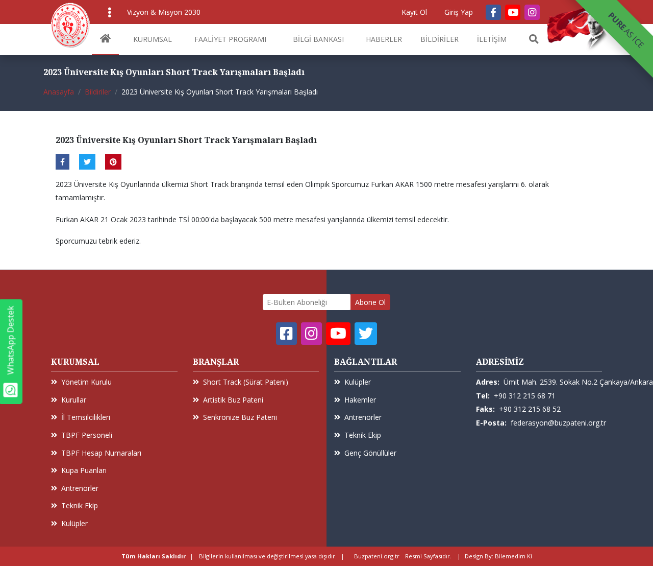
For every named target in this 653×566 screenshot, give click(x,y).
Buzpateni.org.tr (376, 556)
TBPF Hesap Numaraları (101, 453)
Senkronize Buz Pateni (240, 417)
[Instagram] (532, 12)
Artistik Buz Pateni (233, 400)
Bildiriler (98, 92)
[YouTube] (512, 12)
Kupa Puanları (84, 470)
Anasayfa (58, 92)
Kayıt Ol (414, 12)
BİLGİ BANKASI (318, 39)
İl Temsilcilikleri (85, 417)
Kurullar (73, 400)
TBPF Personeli (86, 435)
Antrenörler (79, 488)
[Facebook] (493, 12)
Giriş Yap (458, 12)
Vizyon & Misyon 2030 (163, 12)
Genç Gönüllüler (370, 453)
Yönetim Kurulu (86, 382)
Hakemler (360, 400)
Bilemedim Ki (513, 556)
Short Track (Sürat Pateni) (245, 382)
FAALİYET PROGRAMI (230, 39)
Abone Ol (370, 302)
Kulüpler (74, 523)
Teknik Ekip (79, 505)
